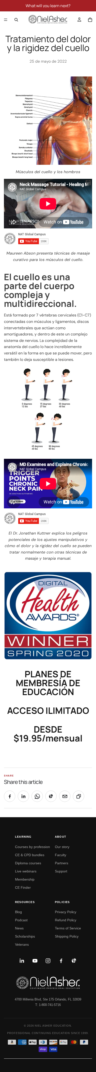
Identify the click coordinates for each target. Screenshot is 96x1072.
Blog (18, 912)
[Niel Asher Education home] (48, 983)
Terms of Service (68, 928)
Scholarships (25, 936)
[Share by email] (64, 796)
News (19, 928)
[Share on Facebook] (9, 796)
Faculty (60, 855)
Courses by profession (32, 847)
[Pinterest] (74, 960)
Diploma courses (28, 863)
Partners (61, 863)
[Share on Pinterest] (51, 796)
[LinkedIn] (21, 960)
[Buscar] (16, 19)
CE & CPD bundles (29, 855)
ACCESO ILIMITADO (48, 710)
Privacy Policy (65, 912)
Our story (62, 847)
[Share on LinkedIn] (23, 796)
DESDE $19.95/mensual (48, 733)
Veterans (22, 944)
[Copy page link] (78, 796)
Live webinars (25, 871)
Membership (24, 879)
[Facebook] (61, 960)
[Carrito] (90, 19)
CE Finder (23, 887)
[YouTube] (35, 960)
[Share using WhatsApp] (37, 796)
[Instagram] (48, 960)
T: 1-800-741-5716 (48, 1005)
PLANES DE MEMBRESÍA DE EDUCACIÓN (48, 683)
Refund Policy (65, 920)
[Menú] (5, 19)
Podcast (21, 920)
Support (61, 871)
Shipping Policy (67, 936)
